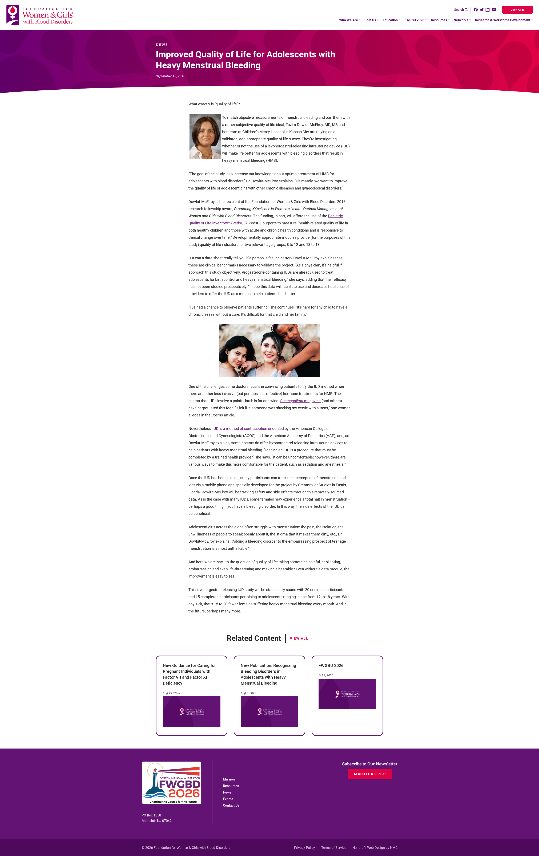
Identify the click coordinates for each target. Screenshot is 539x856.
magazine (312, 401)
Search (459, 10)
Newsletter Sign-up (370, 774)
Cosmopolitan (292, 401)
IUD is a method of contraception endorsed (248, 428)
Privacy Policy (304, 848)
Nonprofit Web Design (368, 848)
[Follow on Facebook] (476, 10)
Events (228, 799)
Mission (229, 779)
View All (299, 638)
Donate (517, 9)
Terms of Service (333, 848)
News (227, 792)
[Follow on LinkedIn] (488, 10)
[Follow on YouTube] (494, 10)
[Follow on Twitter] (482, 10)
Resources (231, 786)
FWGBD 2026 (331, 665)
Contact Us (231, 805)
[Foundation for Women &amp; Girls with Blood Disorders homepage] (40, 15)
